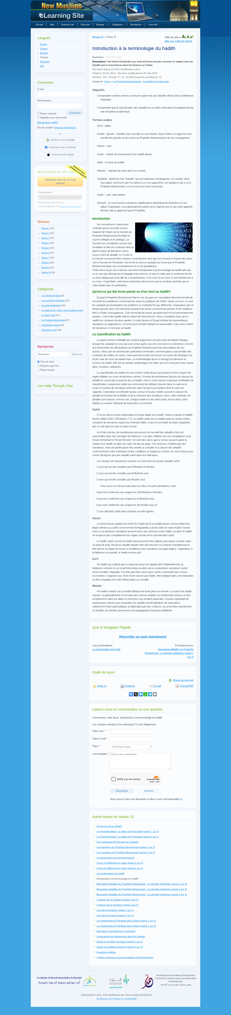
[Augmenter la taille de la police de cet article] (184, 37)
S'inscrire (85, 24)
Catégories (117, 24)
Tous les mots (47, 361)
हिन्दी (42, 66)
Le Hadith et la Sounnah (156, 81)
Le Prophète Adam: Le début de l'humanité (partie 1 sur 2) (128, 831)
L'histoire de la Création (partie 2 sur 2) (117, 905)
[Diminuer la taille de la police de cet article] (191, 37)
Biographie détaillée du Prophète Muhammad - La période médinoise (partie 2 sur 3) (142, 889)
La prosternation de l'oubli (106, 649)
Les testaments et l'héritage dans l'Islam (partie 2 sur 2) (126, 926)
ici (181, 799)
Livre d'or (153, 24)
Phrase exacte (47, 370)
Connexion (74, 113)
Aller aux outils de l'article (178, 41)
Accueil (39, 24)
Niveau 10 (97, 36)
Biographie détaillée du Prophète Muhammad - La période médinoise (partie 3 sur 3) (142, 894)
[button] (39, 228)
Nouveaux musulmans (62, 12)
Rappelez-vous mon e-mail (53, 117)
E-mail (40, 89)
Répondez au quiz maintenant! (143, 636)
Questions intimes (106, 952)
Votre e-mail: (100, 738)
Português (45, 62)
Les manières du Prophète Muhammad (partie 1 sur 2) (126, 847)
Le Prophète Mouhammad (127, 81)
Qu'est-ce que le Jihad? (109, 826)
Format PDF (186, 685)
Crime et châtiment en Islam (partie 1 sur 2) (120, 863)
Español (44, 53)
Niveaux (100, 24)
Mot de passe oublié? (47, 122)
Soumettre (122, 790)
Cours (107, 81)
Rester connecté (48, 113)
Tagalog (44, 49)
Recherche (135, 24)
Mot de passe (44, 100)
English (43, 44)
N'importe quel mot (49, 366)
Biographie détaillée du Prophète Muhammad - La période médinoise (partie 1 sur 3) (169, 653)
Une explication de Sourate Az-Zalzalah (118, 842)
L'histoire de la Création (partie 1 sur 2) (117, 899)
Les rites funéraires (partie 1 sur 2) (115, 910)
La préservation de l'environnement (115, 857)
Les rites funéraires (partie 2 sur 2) (115, 915)
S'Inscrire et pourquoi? (65, 127)
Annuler (149, 790)
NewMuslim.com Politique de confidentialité (117, 999)
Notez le (101, 685)
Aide (52, 24)
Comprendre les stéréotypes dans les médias (121, 936)
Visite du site (67, 24)
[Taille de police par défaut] (188, 37)
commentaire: (100, 753)
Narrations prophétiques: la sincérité (116, 931)
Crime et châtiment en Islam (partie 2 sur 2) (120, 868)
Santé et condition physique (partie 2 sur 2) (120, 947)
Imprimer (129, 685)
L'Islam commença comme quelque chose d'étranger (125, 957)
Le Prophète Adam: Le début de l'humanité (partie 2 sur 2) (128, 836)
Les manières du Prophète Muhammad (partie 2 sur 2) (126, 852)
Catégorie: (97, 81)
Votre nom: (99, 730)
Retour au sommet (182, 680)
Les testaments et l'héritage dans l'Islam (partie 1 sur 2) (126, 920)
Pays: (96, 746)
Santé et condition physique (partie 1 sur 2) (120, 941)
